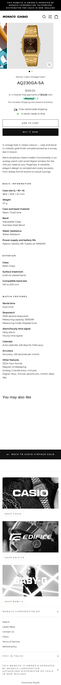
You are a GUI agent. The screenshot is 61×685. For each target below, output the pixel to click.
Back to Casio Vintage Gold (32, 454)
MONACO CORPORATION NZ (21, 611)
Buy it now (30, 132)
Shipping (25, 102)
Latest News (9, 627)
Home (19, 77)
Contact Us (8, 632)
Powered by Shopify (31, 682)
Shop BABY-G (14, 601)
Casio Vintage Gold (34, 77)
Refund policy (10, 646)
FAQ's (6, 637)
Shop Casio (13, 514)
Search (6, 622)
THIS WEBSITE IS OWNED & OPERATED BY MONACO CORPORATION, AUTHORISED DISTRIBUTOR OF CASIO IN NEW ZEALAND (29, 670)
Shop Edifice (14, 557)
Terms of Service (11, 641)
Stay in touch (13, 656)
